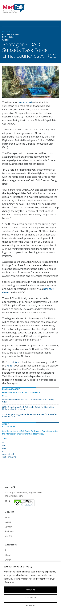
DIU (3, 451)
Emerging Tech (9, 392)
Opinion (8, 526)
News (7, 517)
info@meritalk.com (14, 496)
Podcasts (9, 531)
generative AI (8, 454)
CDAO (4, 448)
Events (8, 522)
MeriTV (8, 536)
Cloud (8, 555)
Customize (30, 597)
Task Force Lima (9, 456)
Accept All (30, 589)
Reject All (30, 605)
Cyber (8, 559)
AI (3, 442)
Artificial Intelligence (29, 392)
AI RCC (5, 445)
